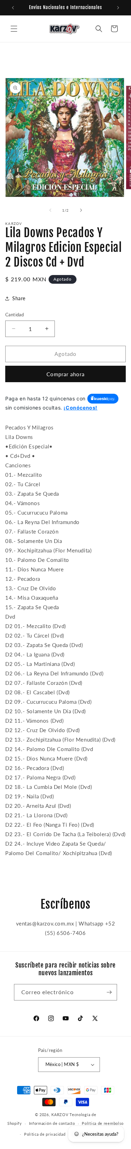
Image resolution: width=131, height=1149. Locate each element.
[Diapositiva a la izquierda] (50, 210)
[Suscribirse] (109, 992)
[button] (14, 28)
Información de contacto (52, 1123)
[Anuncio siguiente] (118, 7)
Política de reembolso (103, 1123)
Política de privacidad (44, 1134)
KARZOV (59, 1114)
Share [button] (19, 298)
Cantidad (14, 314)
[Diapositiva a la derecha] (81, 210)
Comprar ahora (65, 374)
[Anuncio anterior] (13, 7)
